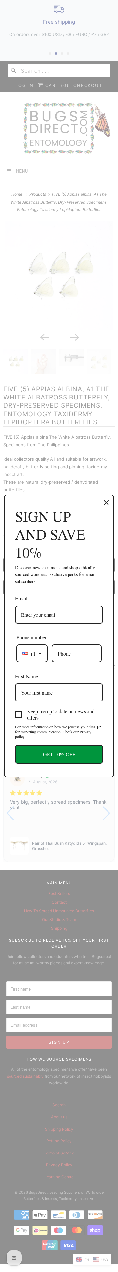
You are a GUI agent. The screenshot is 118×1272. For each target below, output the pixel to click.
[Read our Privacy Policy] (99, 727)
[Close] (106, 502)
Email (21, 598)
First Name (26, 676)
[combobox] (32, 653)
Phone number (31, 637)
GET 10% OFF (59, 754)
